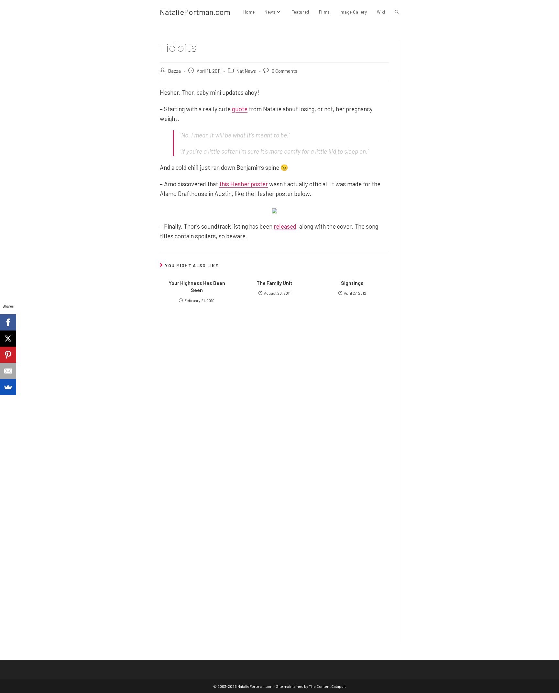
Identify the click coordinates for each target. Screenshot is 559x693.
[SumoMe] (8, 387)
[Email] (8, 371)
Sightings (352, 283)
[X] (8, 338)
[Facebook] (8, 322)
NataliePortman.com (195, 11)
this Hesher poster (243, 184)
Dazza (174, 71)
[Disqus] (274, 550)
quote (239, 109)
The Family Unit (274, 283)
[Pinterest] (8, 355)
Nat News (246, 71)
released (285, 226)
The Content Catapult (327, 686)
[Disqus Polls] (274, 389)
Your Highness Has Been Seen (197, 286)
